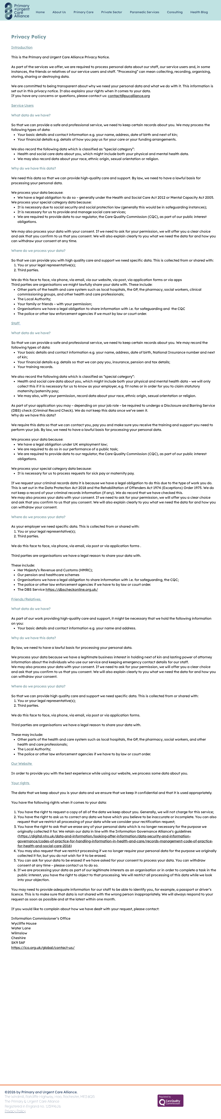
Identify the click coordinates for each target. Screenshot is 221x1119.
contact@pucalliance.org (129, 96)
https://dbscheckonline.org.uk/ (72, 589)
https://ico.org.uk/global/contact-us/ (43, 947)
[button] (59, 10)
